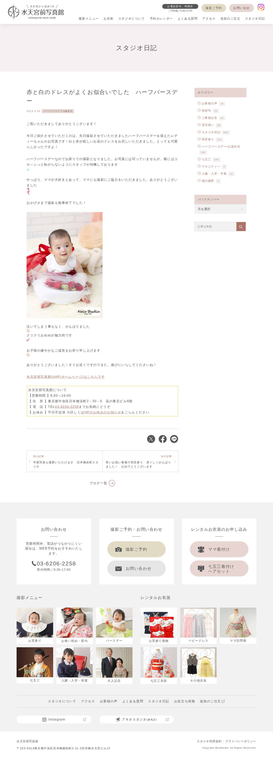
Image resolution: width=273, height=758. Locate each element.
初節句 (206, 110)
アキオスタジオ (139, 719)
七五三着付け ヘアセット (221, 568)
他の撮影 (208, 180)
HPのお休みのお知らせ (102, 412)
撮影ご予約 (213, 8)
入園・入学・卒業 (214, 173)
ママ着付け (219, 549)
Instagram (56, 719)
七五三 (206, 159)
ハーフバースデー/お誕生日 (58, 111)
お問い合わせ (139, 568)
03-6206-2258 (67, 406)
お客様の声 (209, 103)
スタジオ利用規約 (209, 741)
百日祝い (208, 124)
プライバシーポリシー (240, 741)
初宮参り (208, 139)
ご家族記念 (209, 117)
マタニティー (211, 166)
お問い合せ (241, 8)
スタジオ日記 (211, 132)
